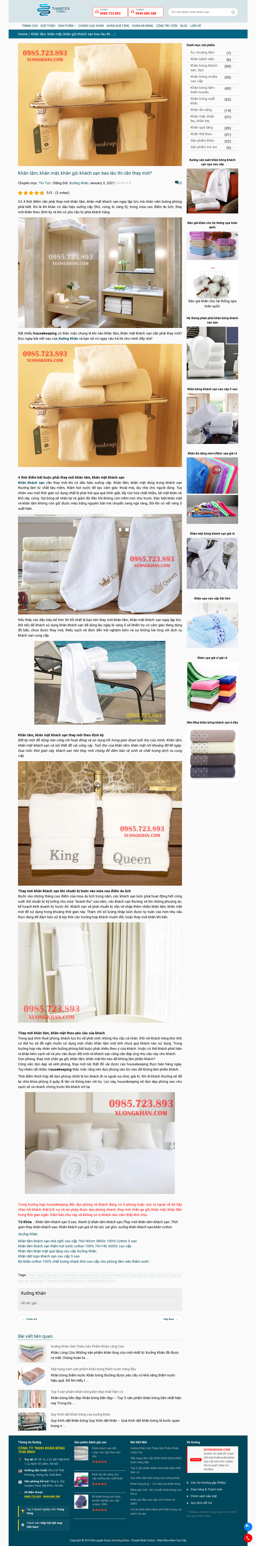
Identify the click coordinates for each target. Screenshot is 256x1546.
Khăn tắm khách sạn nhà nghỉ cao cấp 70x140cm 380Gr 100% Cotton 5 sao (77, 1241)
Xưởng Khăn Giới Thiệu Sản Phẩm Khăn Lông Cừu (87, 1346)
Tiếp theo (168, 1319)
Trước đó (31, 1319)
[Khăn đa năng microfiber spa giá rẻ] (212, 490)
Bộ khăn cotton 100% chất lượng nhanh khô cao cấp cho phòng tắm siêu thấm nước (83, 1261)
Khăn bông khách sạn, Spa (203, 67)
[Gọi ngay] (248, 1538)
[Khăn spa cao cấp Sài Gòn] (212, 625)
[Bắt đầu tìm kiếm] (233, 12)
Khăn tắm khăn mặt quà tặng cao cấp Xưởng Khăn (57, 1251)
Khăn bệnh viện (202, 59)
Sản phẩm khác (202, 140)
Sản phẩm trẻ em (203, 147)
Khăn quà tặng (201, 127)
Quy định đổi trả (201, 1503)
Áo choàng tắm (202, 52)
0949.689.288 (51, 1496)
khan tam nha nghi (142, 1275)
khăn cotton (36, 1275)
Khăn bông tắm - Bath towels (203, 89)
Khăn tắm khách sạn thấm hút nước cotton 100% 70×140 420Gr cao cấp (74, 1246)
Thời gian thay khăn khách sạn (64, 1280)
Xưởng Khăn (78, 183)
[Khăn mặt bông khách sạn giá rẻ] (212, 563)
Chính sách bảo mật (204, 1496)
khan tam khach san (115, 1275)
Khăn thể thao (201, 134)
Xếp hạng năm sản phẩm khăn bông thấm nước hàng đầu (93, 1369)
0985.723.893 (32, 1496)
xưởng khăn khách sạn (101, 1280)
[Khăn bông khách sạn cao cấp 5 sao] (212, 418)
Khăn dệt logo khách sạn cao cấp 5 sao (49, 1256)
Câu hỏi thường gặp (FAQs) (208, 1482)
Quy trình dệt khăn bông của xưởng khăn (80, 1414)
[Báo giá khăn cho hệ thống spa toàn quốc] (212, 265)
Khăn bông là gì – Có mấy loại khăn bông (155, 1483)
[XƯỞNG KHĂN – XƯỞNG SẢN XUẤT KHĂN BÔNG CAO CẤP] (53, 8)
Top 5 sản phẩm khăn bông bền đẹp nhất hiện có (87, 1392)
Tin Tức (45, 183)
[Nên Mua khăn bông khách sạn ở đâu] (212, 754)
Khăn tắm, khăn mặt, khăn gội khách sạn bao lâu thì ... (72, 34)
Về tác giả (28, 1303)
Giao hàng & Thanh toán (206, 1489)
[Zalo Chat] (248, 1527)
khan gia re (54, 1275)
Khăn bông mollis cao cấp (203, 78)
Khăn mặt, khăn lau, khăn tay (202, 118)
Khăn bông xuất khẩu (202, 101)
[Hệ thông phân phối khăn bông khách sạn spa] (212, 353)
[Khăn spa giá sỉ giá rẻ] (212, 687)
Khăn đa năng (201, 110)
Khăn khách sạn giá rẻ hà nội (81, 1275)
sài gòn (161, 1275)
